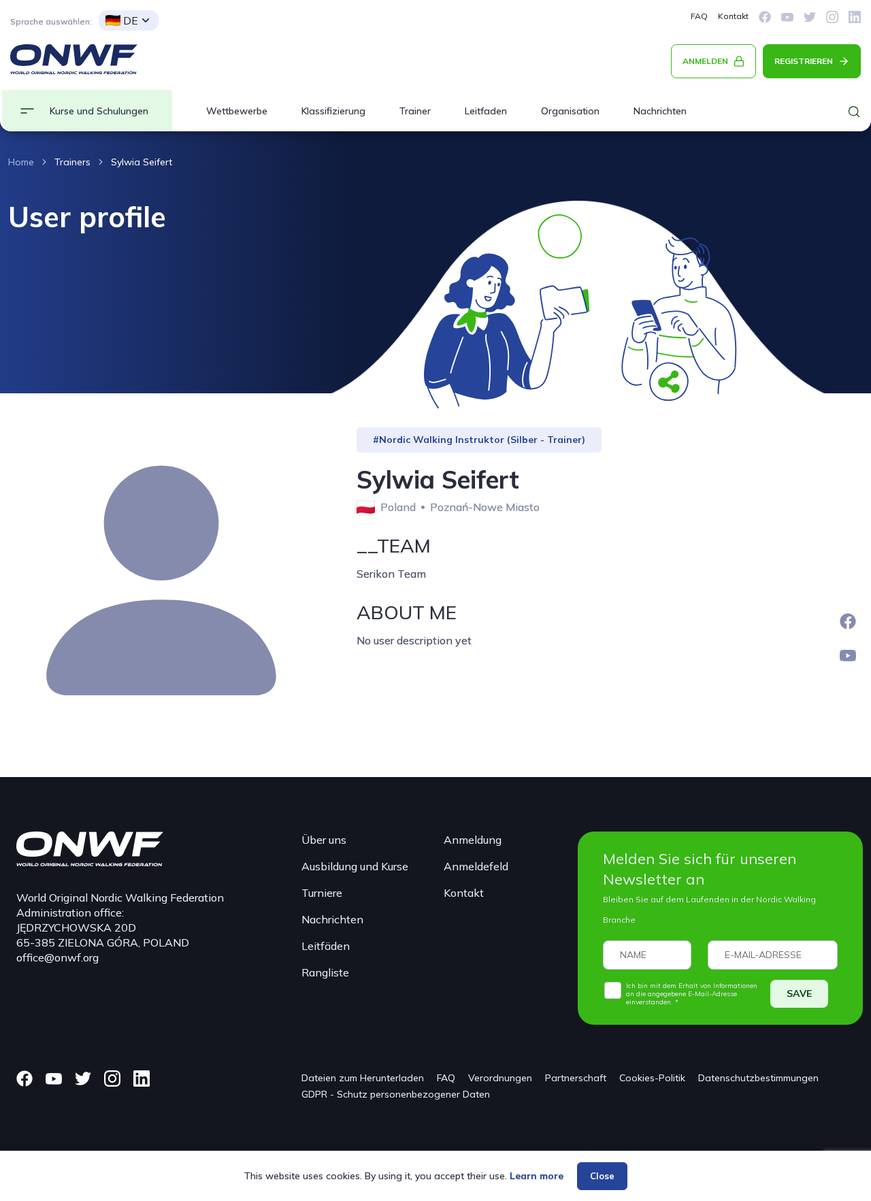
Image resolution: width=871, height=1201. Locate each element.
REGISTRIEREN (803, 61)
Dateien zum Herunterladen (362, 1078)
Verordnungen (500, 1078)
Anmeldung (473, 839)
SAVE (799, 993)
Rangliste (325, 972)
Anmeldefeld (476, 866)
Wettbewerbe (236, 111)
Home (21, 162)
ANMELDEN (705, 61)
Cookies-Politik (652, 1078)
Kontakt (733, 16)
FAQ (699, 16)
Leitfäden (325, 946)
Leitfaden (486, 111)
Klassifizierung (333, 111)
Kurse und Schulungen (99, 111)
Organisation (570, 111)
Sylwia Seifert (141, 162)
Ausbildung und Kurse (354, 866)
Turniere (321, 893)
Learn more (536, 1176)
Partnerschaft (575, 1078)
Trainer (415, 111)
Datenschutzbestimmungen (758, 1078)
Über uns (323, 839)
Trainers (72, 162)
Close (602, 1175)
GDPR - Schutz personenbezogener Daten (395, 1094)
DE (130, 20)
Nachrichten (660, 111)
